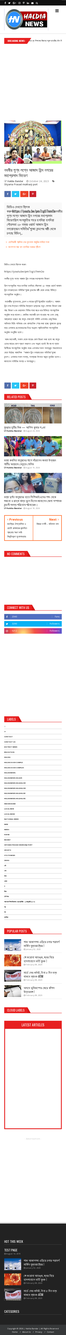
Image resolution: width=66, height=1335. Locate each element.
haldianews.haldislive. (15, 798)
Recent (7, 840)
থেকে (5, 881)
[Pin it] (32, 194)
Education (9, 752)
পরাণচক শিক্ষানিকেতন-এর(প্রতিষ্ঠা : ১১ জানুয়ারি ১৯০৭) (19, 902)
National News (11, 819)
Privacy (38, 1332)
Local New (9, 809)
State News (9, 855)
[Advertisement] (33, 81)
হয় (5, 912)
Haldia (7, 757)
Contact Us (9, 742)
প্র (5, 907)
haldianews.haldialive (15, 783)
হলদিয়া (6, 917)
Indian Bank (10, 804)
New (6, 824)
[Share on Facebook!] (7, 194)
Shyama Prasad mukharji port (21, 184)
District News (10, 747)
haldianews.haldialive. (15, 788)
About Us (26, 1332)
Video (6, 860)
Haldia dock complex (14, 768)
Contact (8, 737)
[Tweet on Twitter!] (15, 194)
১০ (5, 731)
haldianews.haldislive (14, 793)
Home (15, 1332)
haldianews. (10, 773)
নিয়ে (5, 891)
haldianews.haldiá (13, 778)
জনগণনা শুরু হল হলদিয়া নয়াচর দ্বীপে (24, 246)
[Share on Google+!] (24, 194)
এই (5, 865)
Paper (6, 834)
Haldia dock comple (13, 762)
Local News (9, 814)
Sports (7, 850)
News (6, 829)
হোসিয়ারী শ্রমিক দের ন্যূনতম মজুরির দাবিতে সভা (28, 242)
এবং (5, 871)
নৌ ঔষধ (6, 896)
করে (5, 876)
